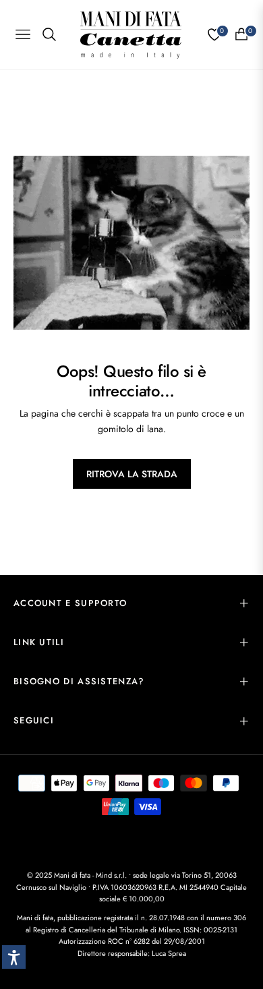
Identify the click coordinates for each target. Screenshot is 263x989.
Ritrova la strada (131, 474)
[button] (14, 957)
